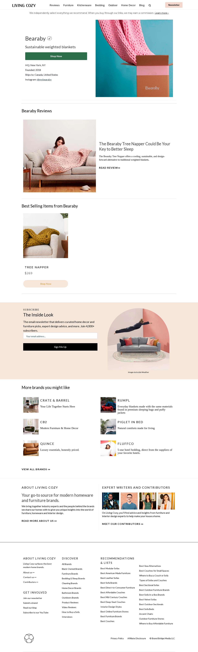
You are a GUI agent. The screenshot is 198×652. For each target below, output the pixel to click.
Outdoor (113, 5)
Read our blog (30, 607)
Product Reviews (70, 602)
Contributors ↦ (30, 582)
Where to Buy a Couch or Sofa (153, 575)
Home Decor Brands (71, 588)
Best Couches (107, 621)
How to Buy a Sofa (71, 612)
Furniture (68, 5)
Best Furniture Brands (111, 616)
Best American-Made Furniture (115, 573)
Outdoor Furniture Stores (151, 618)
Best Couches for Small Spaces (154, 570)
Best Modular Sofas (110, 568)
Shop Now (56, 56)
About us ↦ (28, 572)
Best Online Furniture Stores (115, 611)
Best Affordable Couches (113, 592)
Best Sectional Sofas (149, 585)
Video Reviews (69, 607)
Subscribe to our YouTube (35, 612)
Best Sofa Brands (109, 582)
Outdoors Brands (70, 597)
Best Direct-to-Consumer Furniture (118, 587)
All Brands (67, 564)
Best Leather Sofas (110, 578)
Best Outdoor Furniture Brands (154, 590)
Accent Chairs (146, 614)
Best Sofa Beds (146, 609)
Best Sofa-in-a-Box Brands (152, 594)
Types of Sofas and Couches (153, 580)
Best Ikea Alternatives (150, 566)
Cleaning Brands (70, 583)
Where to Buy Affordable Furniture (156, 623)
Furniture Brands (70, 573)
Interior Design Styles (111, 606)
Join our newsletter (32, 598)
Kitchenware (84, 5)
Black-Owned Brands (72, 569)
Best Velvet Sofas (148, 599)
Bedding (100, 5)
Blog (141, 5)
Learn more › (162, 13)
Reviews (55, 5)
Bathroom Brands (70, 593)
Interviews (67, 616)
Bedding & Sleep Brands (73, 578)
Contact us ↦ (29, 577)
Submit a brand (30, 603)
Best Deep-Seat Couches (113, 602)
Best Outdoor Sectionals (151, 604)
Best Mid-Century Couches (114, 597)
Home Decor (128, 5)
